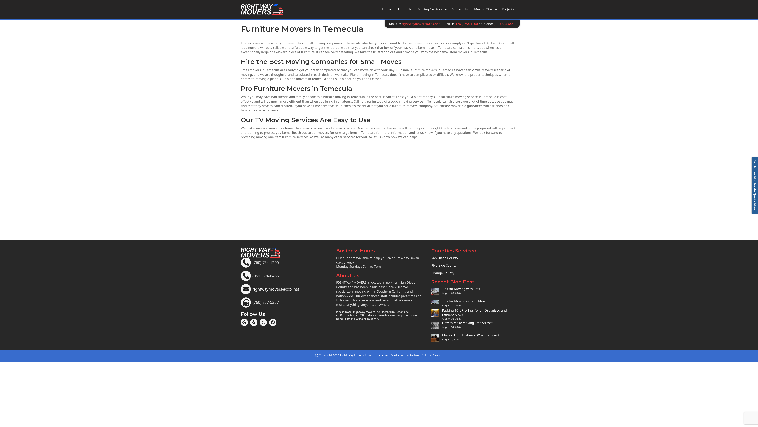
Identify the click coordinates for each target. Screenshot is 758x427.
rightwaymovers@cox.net (421, 24)
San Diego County (444, 258)
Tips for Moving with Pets (461, 289)
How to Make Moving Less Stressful (468, 323)
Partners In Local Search (425, 355)
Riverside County (443, 265)
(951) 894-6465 (504, 24)
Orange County (442, 273)
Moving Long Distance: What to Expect (470, 335)
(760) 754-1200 (467, 24)
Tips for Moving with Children (464, 301)
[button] (755, 185)
